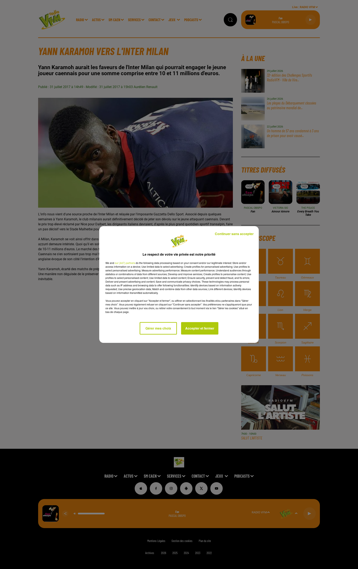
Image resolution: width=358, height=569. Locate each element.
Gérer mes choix (158, 328)
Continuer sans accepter (234, 233)
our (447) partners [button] (125, 263)
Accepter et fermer (199, 328)
